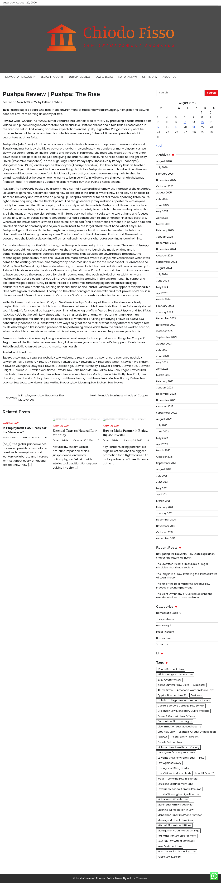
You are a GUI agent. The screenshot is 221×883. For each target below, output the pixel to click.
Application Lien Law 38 (172, 695)
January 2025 (164, 236)
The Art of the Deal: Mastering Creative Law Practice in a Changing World (183, 585)
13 (185, 122)
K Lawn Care (68, 362)
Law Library (51, 378)
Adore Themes (137, 878)
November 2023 (166, 325)
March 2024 (163, 299)
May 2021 (161, 488)
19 (176, 127)
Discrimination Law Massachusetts (179, 726)
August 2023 (164, 343)
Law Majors (35, 382)
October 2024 (165, 255)
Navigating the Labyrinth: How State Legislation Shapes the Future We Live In (185, 555)
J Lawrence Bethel (126, 358)
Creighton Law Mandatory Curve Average (183, 711)
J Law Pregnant (85, 358)
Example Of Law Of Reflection (197, 731)
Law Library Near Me (99, 378)
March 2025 (163, 224)
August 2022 (164, 419)
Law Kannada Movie (31, 374)
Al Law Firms (165, 690)
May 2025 (162, 211)
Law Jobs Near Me (79, 370)
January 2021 (164, 513)
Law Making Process (57, 382)
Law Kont (133, 374)
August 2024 (164, 268)
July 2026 (162, 167)
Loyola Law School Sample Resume (179, 789)
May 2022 (162, 438)
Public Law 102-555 (169, 856)
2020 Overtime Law (169, 679)
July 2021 (161, 475)
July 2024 (162, 274)
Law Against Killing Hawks (173, 768)
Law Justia (9, 374)
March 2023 (163, 375)
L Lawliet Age (64, 366)
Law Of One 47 (204, 773)
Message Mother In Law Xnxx (175, 820)
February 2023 (165, 381)
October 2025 (164, 186)
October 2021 (164, 457)
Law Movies (115, 382)
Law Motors (99, 382)
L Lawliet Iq (20, 370)
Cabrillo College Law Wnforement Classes (184, 700)
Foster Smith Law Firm (185, 737)
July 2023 (161, 350)
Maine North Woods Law (173, 799)
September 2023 (166, 337)
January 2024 (164, 312)
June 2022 (162, 431)
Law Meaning (81, 382)
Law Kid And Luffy (114, 374)
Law (201, 757)
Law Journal (138, 370)
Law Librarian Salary (29, 378)
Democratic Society (20, 77)
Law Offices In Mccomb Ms (174, 773)
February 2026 (165, 173)
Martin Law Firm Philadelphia (175, 804)
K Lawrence (86, 362)
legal (161, 778)
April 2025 (162, 218)
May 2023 (162, 362)
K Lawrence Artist (107, 362)
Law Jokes (100, 370)
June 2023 (162, 356)
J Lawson (29, 362)
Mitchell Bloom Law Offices (174, 825)
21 (194, 127)
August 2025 (164, 192)
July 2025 (162, 199)
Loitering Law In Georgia (183, 778)
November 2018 (165, 526)
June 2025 (162, 205)
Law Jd (61, 370)
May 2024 (162, 287)
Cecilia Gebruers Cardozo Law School (181, 705)
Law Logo (20, 382)
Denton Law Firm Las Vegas (175, 721)
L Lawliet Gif (129, 366)
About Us (169, 77)
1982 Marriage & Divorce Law (175, 674)
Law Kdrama (71, 374)
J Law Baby (20, 358)
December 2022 (166, 394)
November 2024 (166, 249)
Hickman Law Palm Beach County (178, 747)
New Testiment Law (170, 846)
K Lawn (54, 362)
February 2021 (164, 507)
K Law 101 (42, 362)
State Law (149, 77)
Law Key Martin (91, 374)
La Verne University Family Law (176, 757)
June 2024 (162, 280)
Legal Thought (52, 77)
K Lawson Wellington (134, 362)
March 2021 (163, 500)
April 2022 (162, 444)
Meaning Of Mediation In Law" (176, 810)
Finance (162, 737)
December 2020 (166, 519)
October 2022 (164, 406)
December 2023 (166, 318)
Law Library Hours (72, 378)
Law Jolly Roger (118, 370)
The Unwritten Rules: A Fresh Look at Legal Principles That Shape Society (182, 565)
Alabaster (199, 685)
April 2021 (161, 494)
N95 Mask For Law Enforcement (177, 835)
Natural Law (127, 77)
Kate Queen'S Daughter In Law (176, 752)
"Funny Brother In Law (171, 669)
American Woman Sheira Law (195, 690)
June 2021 (162, 482)
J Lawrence (105, 358)
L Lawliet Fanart (109, 366)
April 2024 (162, 293)
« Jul (159, 146)
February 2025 (165, 230)
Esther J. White (52, 102)
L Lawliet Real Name (41, 370)
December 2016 (165, 538)
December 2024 (166, 243)
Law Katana (53, 374)
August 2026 (164, 161)
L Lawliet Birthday (86, 366)
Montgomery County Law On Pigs (178, 830)
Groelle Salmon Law (170, 742)
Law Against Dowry (169, 763)
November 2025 (166, 180)
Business (196, 695)
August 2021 (163, 469)
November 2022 (166, 400)
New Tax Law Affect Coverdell (176, 841)
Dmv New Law (166, 731)
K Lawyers (35, 366)
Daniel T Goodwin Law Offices (176, 716)
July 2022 (161, 425)
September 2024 (166, 262)
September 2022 (166, 412)
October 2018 (164, 532)
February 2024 (165, 306)
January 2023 (164, 387)
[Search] (214, 76)
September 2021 (166, 463)
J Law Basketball (41, 358)
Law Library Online (126, 378)
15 (202, 122)
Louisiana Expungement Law (175, 784)
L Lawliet (48, 366)
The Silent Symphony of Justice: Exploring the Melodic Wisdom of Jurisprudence (184, 595)
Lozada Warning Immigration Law (178, 794)
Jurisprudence (79, 77)
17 (158, 127)
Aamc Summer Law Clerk (173, 685)
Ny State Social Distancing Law (177, 851)
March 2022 (163, 450)
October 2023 (164, 331)
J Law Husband (63, 358)
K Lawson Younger (15, 366)
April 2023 (162, 368)
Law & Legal (104, 77)
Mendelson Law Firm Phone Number (180, 815)
